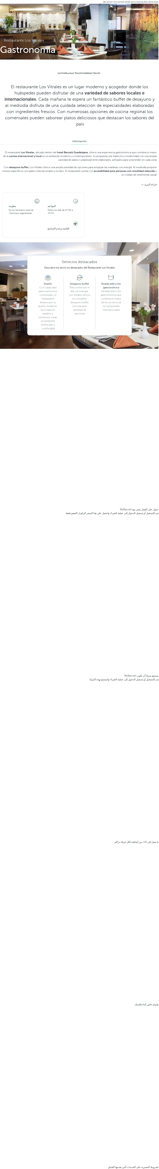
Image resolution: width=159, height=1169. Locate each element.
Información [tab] (79, 141)
